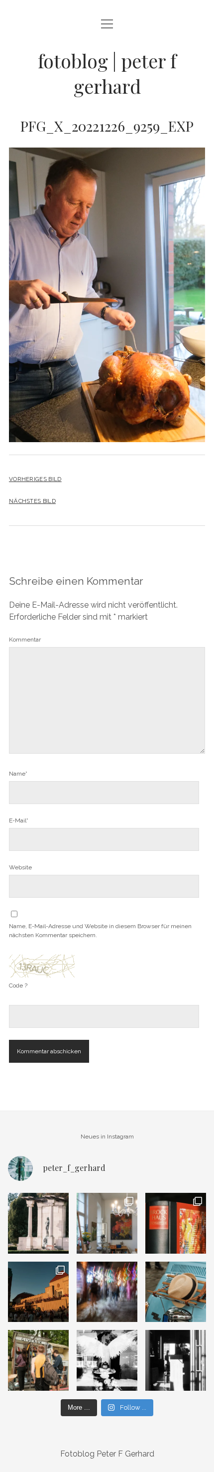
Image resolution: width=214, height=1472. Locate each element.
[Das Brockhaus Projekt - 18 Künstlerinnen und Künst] (175, 1223)
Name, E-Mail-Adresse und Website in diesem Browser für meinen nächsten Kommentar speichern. (100, 931)
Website (20, 867)
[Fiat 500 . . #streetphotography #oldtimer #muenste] (175, 1292)
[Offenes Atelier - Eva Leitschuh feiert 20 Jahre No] (107, 1223)
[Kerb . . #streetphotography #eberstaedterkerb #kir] (107, 1292)
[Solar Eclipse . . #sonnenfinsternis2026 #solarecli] (38, 1292)
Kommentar (25, 639)
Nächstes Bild (32, 500)
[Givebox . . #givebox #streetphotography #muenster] (38, 1360)
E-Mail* (18, 820)
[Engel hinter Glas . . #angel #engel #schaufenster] (107, 1360)
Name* (18, 773)
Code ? (18, 985)
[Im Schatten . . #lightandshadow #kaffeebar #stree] (175, 1360)
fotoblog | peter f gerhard (107, 73)
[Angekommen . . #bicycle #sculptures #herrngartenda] (38, 1223)
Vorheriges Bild (35, 479)
